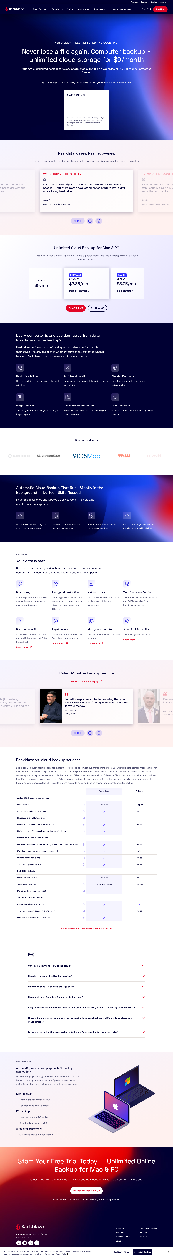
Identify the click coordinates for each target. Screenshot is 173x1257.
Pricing (70, 9)
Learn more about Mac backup (34, 1099)
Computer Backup (122, 9)
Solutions (56, 9)
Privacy (143, 1232)
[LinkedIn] (18, 1243)
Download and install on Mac (34, 1105)
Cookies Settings (121, 1252)
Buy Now (160, 9)
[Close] (169, 1252)
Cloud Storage (39, 9)
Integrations (83, 9)
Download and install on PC (33, 1123)
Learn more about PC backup (34, 1117)
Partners (134, 2)
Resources (99, 9)
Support (144, 2)
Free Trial (146, 9)
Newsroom (120, 1232)
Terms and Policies (148, 1228)
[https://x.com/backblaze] (30, 1243)
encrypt (59, 597)
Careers (119, 1241)
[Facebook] (36, 1243)
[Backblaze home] (14, 9)
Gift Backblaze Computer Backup (36, 1134)
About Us (120, 1228)
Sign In (163, 2)
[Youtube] (24, 1243)
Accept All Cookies (142, 1252)
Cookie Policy (61, 1254)
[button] (155, 2)
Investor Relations (124, 1236)
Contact (143, 1236)
